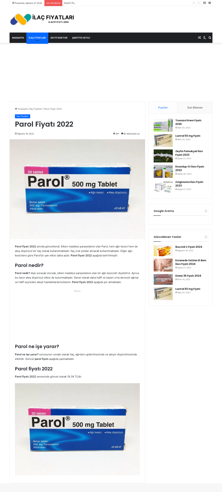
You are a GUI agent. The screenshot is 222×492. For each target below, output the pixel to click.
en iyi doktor (59, 37)
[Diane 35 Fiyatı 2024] (163, 279)
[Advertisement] (111, 72)
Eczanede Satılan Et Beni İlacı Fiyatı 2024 (190, 262)
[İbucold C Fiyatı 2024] (163, 250)
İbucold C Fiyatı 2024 (188, 247)
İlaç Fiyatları (37, 37)
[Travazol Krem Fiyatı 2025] (163, 125)
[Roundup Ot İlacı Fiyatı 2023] (163, 171)
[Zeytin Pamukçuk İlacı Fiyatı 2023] (163, 155)
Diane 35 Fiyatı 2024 (188, 275)
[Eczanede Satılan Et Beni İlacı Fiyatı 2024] (163, 265)
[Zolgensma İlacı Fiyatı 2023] (163, 186)
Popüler (163, 107)
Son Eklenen (195, 107)
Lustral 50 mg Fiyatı (187, 136)
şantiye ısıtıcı (81, 37)
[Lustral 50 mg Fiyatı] (163, 140)
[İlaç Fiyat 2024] (42, 19)
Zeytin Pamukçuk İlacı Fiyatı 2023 (82, 3)
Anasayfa (18, 37)
